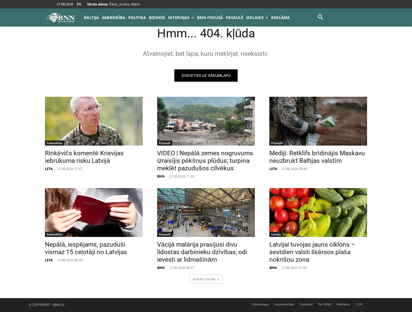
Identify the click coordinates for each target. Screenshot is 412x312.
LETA (49, 168)
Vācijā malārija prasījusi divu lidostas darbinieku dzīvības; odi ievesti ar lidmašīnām (202, 252)
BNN (161, 176)
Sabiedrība (54, 143)
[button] (320, 17)
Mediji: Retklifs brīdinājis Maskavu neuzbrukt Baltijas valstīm (317, 157)
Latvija (276, 234)
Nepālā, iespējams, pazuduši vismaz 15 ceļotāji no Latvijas (86, 248)
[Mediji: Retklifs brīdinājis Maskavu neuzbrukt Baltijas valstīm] (318, 121)
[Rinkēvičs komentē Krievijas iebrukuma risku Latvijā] (94, 121)
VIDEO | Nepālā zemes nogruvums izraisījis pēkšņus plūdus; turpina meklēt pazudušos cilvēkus (205, 161)
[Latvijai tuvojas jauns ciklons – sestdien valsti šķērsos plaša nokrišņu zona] (318, 212)
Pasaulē (164, 143)
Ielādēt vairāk (204, 279)
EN (79, 4)
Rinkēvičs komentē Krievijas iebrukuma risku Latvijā (84, 157)
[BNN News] (60, 17)
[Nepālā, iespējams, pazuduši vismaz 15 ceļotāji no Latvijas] (94, 212)
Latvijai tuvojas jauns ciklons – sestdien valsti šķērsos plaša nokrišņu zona (312, 252)
